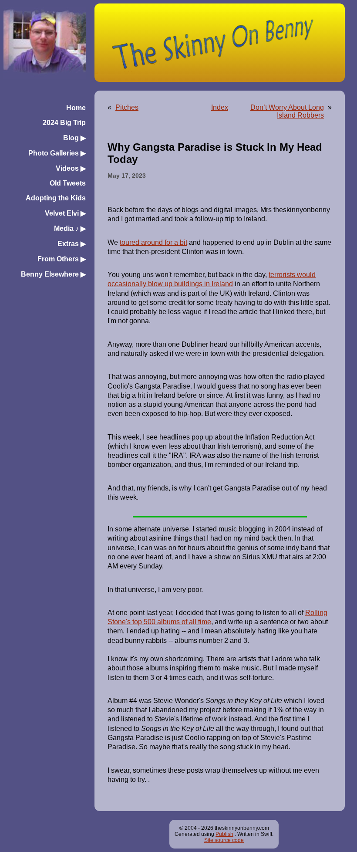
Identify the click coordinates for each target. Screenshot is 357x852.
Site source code (224, 840)
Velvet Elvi (65, 213)
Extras (71, 243)
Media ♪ (70, 228)
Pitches (126, 107)
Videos (71, 168)
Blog (74, 138)
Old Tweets (68, 183)
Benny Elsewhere (53, 274)
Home (76, 108)
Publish (224, 834)
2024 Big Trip (64, 122)
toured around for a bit (153, 242)
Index (219, 107)
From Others (61, 259)
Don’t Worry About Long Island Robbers (287, 111)
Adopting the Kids (56, 198)
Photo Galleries (57, 153)
